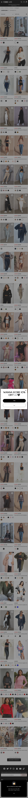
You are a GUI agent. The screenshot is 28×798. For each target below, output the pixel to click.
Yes (14, 400)
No (14, 405)
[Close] (25, 390)
